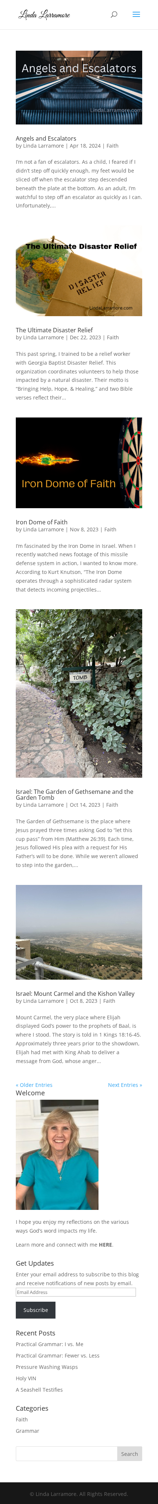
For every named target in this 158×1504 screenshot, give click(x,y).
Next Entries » (125, 1084)
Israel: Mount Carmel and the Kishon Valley (75, 994)
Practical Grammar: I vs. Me (49, 1344)
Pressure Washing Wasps (47, 1366)
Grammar (27, 1430)
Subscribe (36, 1309)
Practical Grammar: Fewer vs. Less (58, 1355)
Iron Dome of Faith (42, 522)
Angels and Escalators (46, 138)
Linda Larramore (43, 145)
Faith (113, 145)
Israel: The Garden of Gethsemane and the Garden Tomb (74, 795)
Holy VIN (26, 1378)
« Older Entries (34, 1084)
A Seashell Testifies (39, 1389)
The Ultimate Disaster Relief (54, 330)
